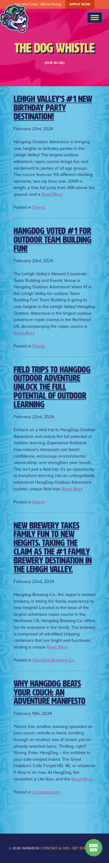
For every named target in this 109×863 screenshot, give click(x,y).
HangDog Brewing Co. (53, 660)
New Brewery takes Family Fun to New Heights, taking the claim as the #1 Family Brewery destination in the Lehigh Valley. (53, 547)
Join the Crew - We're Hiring (52, 4)
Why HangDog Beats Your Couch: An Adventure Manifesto (49, 692)
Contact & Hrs (55, 848)
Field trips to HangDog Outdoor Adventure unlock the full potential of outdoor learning (52, 387)
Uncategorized (46, 792)
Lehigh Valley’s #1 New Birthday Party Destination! (53, 107)
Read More (52, 194)
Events (38, 207)
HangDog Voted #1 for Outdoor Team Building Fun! (52, 239)
